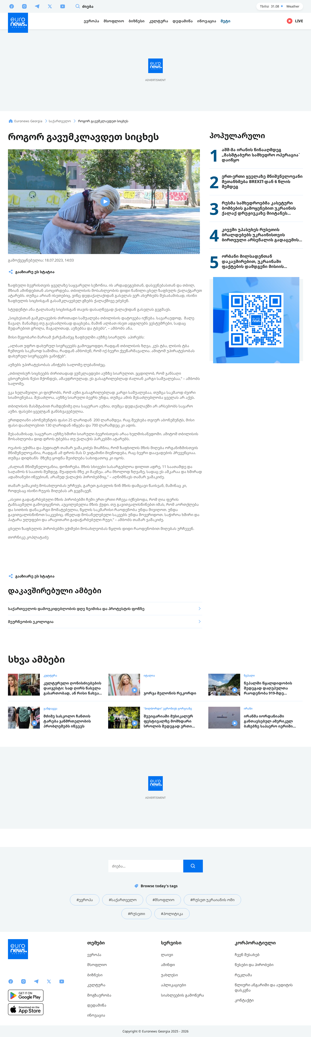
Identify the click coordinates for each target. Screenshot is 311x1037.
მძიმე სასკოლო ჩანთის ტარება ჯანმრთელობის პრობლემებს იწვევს (67, 721)
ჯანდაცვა (50, 708)
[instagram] (24, 6)
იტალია (149, 675)
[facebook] (11, 6)
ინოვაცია (96, 1015)
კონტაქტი (244, 1000)
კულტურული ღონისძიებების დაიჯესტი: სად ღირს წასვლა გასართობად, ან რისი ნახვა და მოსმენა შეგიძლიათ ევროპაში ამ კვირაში (72, 688)
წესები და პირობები (254, 964)
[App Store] (25, 1009)
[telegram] (37, 6)
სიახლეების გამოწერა (182, 995)
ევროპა (94, 954)
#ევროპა (84, 899)
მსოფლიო (97, 964)
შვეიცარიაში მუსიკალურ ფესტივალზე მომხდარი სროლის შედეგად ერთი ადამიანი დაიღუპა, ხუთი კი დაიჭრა (171, 721)
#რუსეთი (136, 913)
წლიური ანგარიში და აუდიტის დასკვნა (264, 987)
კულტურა (50, 675)
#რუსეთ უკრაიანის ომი (212, 899)
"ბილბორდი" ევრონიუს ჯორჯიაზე (168, 708)
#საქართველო (123, 899)
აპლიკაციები (173, 984)
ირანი (248, 708)
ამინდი (168, 964)
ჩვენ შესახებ (247, 954)
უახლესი (169, 974)
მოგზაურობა (99, 995)
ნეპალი (249, 675)
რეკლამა (243, 974)
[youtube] (62, 6)
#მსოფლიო (163, 899)
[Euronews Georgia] (18, 23)
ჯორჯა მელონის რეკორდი (170, 693)
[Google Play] (25, 995)
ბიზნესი (94, 974)
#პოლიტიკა (172, 913)
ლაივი (167, 954)
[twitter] (50, 6)
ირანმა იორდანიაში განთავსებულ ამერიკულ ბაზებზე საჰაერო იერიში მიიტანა (268, 721)
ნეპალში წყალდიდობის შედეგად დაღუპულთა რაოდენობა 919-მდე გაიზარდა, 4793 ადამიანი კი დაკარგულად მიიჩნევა (271, 688)
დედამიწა (96, 1005)
